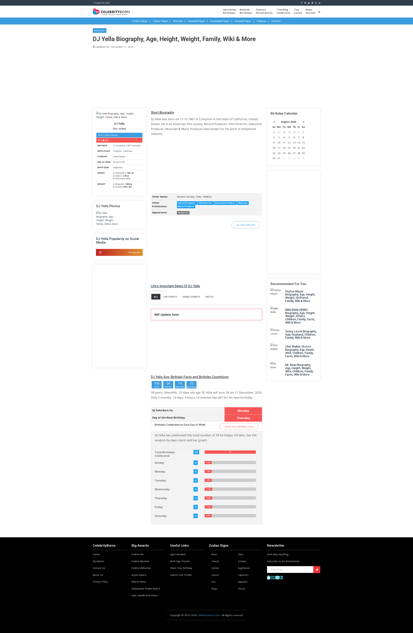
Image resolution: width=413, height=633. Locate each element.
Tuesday (160, 480)
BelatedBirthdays (246, 11)
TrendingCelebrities (283, 11)
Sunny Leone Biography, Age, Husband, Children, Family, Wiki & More (301, 334)
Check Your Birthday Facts (238, 426)
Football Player (243, 21)
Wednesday (162, 489)
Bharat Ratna (138, 581)
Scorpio (242, 561)
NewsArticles (310, 11)
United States (119, 156)
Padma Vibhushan (141, 568)
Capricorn (243, 574)
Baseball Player (196, 21)
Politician (261, 21)
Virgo (214, 588)
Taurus (215, 561)
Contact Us (99, 568)
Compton (117, 151)
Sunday (159, 462)
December (120, 145)
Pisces (241, 588)
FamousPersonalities (264, 11)
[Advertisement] (189, 77)
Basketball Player (220, 21)
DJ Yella (119, 123)
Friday (159, 507)
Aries (214, 554)
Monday (136, 145)
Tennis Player (160, 21)
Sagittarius (117, 167)
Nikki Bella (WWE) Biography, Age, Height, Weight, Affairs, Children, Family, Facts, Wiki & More (300, 316)
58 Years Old (119, 162)
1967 (128, 145)
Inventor (276, 21)
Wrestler (178, 21)
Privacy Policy (100, 581)
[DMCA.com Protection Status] (275, 577)
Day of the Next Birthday (168, 417)
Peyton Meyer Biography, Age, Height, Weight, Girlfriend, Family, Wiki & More (300, 296)
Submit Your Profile (181, 574)
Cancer (215, 574)
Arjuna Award (138, 574)
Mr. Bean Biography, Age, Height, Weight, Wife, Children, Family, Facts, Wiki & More (299, 369)
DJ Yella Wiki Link (246, 224)
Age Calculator (178, 554)
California (127, 151)
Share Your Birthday (181, 568)
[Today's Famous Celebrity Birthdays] (111, 11)
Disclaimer (98, 561)
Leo (213, 581)
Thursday (161, 498)
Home (96, 554)
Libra (240, 554)
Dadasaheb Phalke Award (145, 588)
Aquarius (242, 581)
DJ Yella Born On (162, 410)
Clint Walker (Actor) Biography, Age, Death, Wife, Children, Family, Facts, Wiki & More (299, 351)
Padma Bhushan (140, 561)
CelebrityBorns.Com (208, 615)
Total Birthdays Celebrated (165, 454)
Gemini (215, 568)
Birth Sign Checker (180, 561)
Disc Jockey (119, 128)
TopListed (298, 11)
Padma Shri (137, 554)
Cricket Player (140, 21)
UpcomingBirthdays (229, 11)
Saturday (160, 516)
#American (99, 30)
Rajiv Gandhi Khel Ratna (144, 595)
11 (114, 145)
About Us (98, 574)
